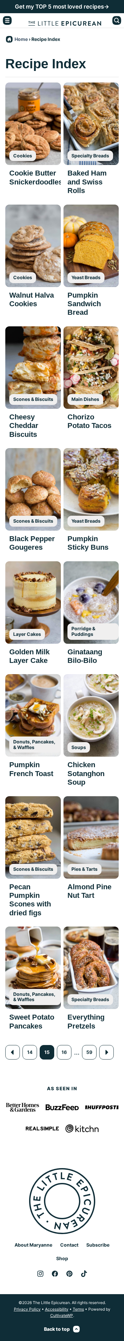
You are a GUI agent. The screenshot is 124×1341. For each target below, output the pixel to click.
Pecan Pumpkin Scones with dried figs (30, 900)
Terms (78, 1309)
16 (64, 1052)
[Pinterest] (69, 1273)
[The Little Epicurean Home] (64, 20)
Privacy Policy (27, 1309)
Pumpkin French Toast (31, 769)
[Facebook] (55, 1273)
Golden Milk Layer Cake (29, 656)
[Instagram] (40, 1273)
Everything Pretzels (85, 1021)
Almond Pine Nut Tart (89, 891)
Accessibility (56, 1309)
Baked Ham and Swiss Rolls (87, 182)
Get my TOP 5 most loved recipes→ (62, 6)
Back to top (57, 1329)
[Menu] (7, 20)
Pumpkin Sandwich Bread (84, 304)
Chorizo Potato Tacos (89, 421)
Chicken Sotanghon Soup (85, 773)
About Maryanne (33, 1245)
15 (47, 1052)
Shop (62, 1258)
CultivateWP (61, 1315)
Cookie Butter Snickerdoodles (35, 177)
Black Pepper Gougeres (32, 543)
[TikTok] (84, 1273)
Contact (69, 1245)
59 (89, 1052)
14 (29, 1052)
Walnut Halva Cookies (31, 299)
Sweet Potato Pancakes (31, 1021)
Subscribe (97, 1245)
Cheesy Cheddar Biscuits (23, 426)
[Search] (116, 20)
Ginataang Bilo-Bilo (84, 656)
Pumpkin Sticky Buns (87, 543)
